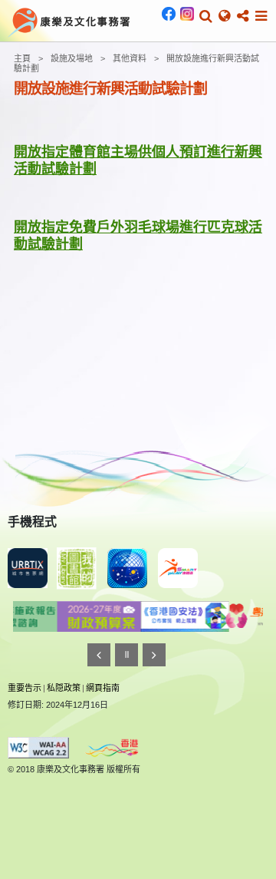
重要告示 (24, 687)
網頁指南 (103, 687)
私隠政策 (63, 687)
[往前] (98, 654)
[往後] (154, 654)
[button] (205, 16)
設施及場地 (72, 58)
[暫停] (126, 654)
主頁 (22, 58)
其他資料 (129, 58)
